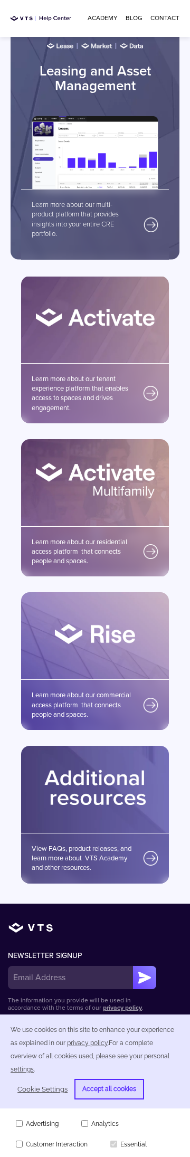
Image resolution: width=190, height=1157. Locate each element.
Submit (144, 977)
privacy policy (122, 1008)
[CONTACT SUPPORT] (164, 18)
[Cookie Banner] (95, 1085)
